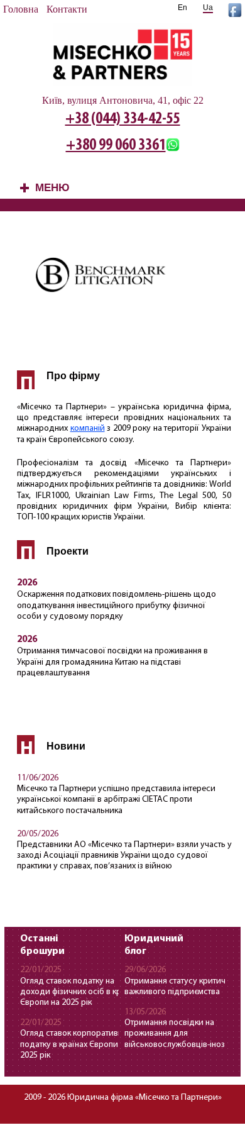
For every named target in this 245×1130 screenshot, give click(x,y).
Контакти (66, 9)
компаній (87, 428)
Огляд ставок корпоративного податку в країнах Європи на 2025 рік (78, 1044)
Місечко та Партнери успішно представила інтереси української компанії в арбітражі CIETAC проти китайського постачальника (116, 799)
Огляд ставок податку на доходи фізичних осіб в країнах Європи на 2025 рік (80, 992)
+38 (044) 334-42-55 (122, 119)
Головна (20, 9)
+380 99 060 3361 (116, 145)
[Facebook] (235, 13)
